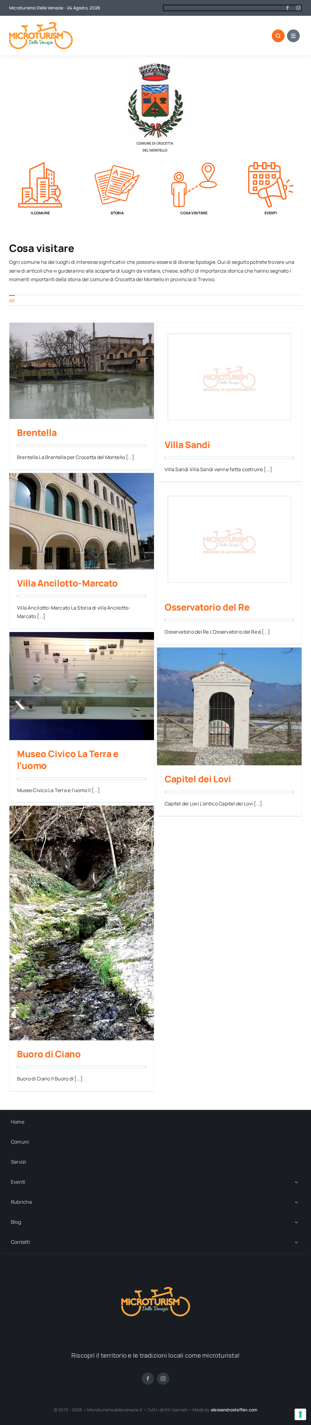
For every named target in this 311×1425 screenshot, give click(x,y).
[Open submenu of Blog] (296, 1222)
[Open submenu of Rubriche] (296, 1202)
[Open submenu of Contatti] (296, 1242)
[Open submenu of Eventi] (296, 1182)
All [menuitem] (12, 300)
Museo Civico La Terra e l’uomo (67, 759)
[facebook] (287, 7)
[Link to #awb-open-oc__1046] (278, 35)
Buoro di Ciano (49, 1054)
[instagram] (298, 7)
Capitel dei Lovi (198, 779)
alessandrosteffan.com (234, 1410)
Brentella (36, 432)
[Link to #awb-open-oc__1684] (293, 35)
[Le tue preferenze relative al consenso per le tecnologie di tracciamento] (300, 1414)
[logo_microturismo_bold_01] (41, 24)
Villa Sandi (187, 444)
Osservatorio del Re (207, 607)
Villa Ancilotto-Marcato (67, 583)
